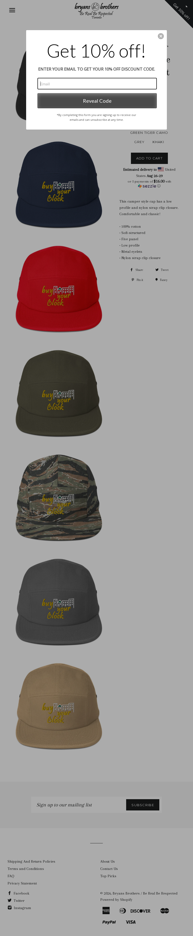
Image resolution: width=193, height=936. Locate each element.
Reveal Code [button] (97, 101)
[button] (161, 36)
